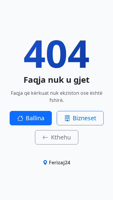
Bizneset (84, 118)
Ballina (35, 118)
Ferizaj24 (59, 162)
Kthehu (61, 137)
